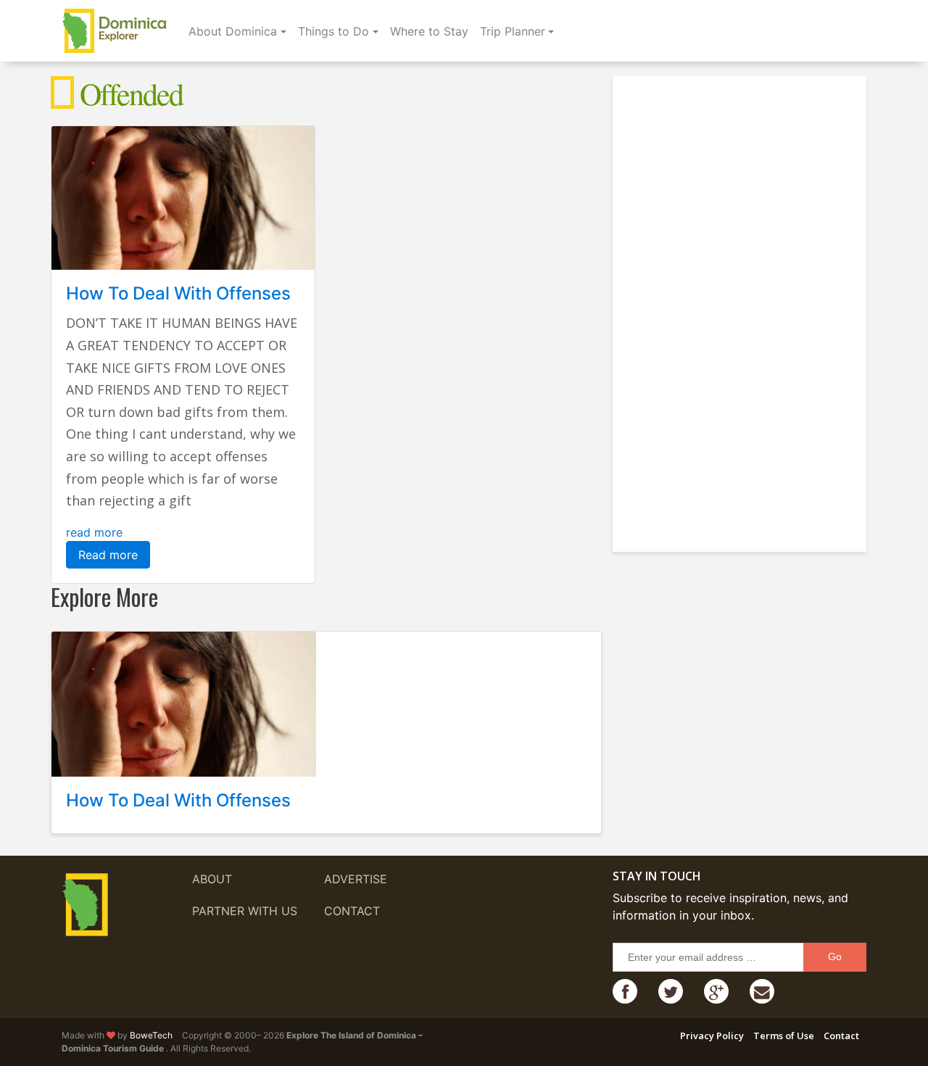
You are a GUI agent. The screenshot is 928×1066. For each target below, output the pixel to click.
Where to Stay (429, 31)
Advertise (355, 879)
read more (94, 532)
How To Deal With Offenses (178, 293)
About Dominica (232, 31)
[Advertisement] (743, 308)
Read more (108, 555)
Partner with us (244, 911)
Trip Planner (512, 31)
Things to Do (333, 31)
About (212, 879)
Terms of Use (783, 1035)
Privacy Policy (712, 1035)
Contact (352, 911)
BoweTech (151, 1035)
